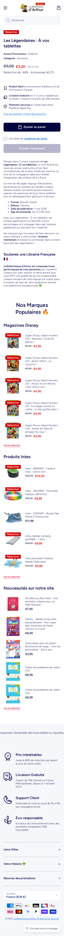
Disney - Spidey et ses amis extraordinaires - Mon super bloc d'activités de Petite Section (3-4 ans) (41, 624)
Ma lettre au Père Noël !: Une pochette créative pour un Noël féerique (41, 601)
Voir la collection (12, 445)
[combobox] (32, 20)
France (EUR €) (16, 897)
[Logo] (32, 7)
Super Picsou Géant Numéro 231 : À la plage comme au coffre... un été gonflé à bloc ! (41, 406)
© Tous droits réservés (48, 918)
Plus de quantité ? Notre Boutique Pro (25, 113)
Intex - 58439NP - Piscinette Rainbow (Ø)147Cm (41, 492)
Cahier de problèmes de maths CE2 (42, 669)
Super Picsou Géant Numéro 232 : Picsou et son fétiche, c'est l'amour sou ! (41, 383)
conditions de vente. (35, 138)
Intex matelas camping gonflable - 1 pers (37, 538)
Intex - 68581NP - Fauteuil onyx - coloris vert (40, 470)
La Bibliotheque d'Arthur (25, 918)
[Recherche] (7, 20)
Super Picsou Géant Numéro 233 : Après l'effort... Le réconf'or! (41, 361)
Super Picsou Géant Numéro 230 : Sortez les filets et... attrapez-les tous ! (41, 428)
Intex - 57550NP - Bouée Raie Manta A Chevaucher (42, 515)
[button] (58, 8)
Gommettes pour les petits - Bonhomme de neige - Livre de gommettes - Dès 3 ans (42, 646)
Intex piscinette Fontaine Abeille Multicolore (39, 560)
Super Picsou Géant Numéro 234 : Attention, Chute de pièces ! (41, 338)
